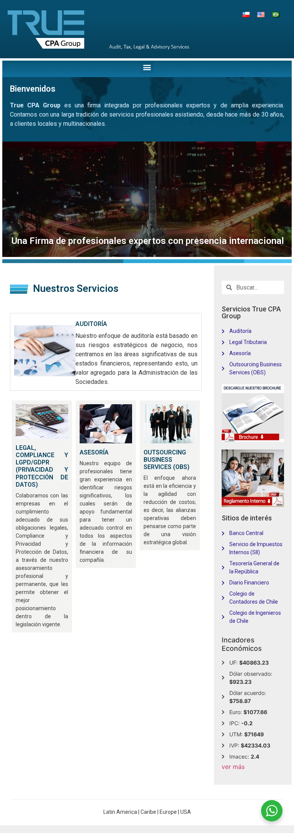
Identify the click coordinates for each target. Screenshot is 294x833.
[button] (147, 67)
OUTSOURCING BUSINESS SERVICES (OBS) (166, 460)
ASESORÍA (94, 452)
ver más (233, 766)
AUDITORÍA (91, 324)
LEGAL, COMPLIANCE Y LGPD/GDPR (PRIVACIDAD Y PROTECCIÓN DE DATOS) (42, 466)
